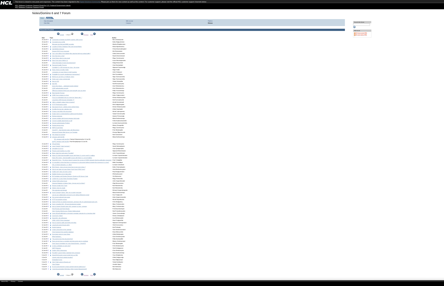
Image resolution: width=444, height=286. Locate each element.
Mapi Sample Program (58, 93)
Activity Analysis (56, 227)
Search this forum (359, 22)
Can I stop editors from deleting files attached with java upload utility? (71, 53)
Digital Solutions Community (90, 2)
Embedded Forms (57, 259)
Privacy (13, 281)
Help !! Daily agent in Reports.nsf (61, 262)
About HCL (4, 281)
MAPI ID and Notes (57, 127)
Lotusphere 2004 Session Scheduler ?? (63, 100)
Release (210, 23)
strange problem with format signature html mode (65, 118)
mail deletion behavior (58, 49)
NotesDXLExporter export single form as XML (65, 255)
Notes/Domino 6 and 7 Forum (40, 10)
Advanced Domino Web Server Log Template (64, 132)
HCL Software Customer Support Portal (29, 7)
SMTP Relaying (56, 248)
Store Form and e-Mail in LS (60, 60)
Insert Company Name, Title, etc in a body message (66, 192)
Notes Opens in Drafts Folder (60, 69)
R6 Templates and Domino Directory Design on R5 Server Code (70, 176)
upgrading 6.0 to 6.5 (57, 148)
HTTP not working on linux (59, 199)
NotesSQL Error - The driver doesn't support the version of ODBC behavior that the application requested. (82, 160)
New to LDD (55, 81)
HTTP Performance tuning (59, 104)
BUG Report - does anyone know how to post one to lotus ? (69, 167)
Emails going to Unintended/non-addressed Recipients (67, 113)
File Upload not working (58, 134)
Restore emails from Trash (59, 185)
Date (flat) (46, 23)
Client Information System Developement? (64, 62)
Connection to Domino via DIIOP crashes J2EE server (67, 39)
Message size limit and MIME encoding (63, 44)
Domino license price (58, 125)
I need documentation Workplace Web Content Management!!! (69, 269)
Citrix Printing (56, 264)
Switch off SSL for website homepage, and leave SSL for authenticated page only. (74, 201)
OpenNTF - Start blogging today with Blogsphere (65, 130)
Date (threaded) (48, 21)
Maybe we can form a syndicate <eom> (63, 76)
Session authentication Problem (61, 123)
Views (42, 18)
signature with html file (58, 137)
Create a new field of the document (62, 111)
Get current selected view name (61, 197)
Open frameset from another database (63, 232)
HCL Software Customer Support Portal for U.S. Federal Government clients (43, 5)
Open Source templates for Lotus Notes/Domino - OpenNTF (69, 243)
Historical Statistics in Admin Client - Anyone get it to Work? (68, 183)
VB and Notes (56, 144)
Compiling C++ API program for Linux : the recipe (65, 67)
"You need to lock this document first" (62, 239)
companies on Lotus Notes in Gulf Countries (64, 72)
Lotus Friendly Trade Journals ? (61, 146)
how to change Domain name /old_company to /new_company (69, 206)
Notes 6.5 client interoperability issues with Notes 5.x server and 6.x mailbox (73, 155)
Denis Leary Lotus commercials (61, 79)
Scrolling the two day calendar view (62, 109)
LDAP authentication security (60, 88)
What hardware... (57, 236)
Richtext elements (57, 116)
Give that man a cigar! (58, 56)
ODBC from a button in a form (60, 95)
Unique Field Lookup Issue (59, 181)
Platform (210, 21)
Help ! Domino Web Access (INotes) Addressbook (66, 211)
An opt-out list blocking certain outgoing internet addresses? (69, 266)
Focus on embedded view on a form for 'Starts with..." (67, 97)
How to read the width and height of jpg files (64, 222)
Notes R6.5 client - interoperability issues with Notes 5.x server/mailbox (72, 157)
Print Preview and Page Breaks (61, 208)
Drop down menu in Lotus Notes (61, 234)
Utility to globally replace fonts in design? (63, 102)
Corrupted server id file (58, 42)
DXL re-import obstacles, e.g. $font (62, 164)
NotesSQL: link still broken (59, 218)
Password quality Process (59, 65)
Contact (20, 281)
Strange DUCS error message (60, 51)
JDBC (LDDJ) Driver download (60, 220)
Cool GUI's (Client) (57, 215)
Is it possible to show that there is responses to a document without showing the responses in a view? (80, 162)
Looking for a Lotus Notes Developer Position (64, 178)
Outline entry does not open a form (62, 171)
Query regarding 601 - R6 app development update (66, 204)
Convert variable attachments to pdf (62, 120)
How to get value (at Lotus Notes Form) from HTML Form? (68, 169)
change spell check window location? (62, 257)
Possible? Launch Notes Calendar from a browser (66, 252)
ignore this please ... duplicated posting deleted (65, 86)
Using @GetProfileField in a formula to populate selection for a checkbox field (73, 213)
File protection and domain (59, 190)
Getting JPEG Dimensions (59, 250)
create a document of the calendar (61, 229)
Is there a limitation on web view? (61, 245)
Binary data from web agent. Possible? (63, 153)
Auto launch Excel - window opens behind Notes (65, 106)
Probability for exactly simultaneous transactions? (66, 74)
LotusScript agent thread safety (61, 225)
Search (49, 18)
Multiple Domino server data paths (61, 174)
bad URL (54, 83)
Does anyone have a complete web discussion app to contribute (70, 241)
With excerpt (129, 21)
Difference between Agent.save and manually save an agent (69, 90)
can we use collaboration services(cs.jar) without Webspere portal (70, 195)
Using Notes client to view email (61, 58)
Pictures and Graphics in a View (61, 151)
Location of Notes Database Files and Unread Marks (67, 46)
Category (128, 23)
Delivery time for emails (58, 188)
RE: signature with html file (61, 139)
